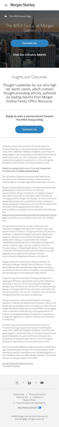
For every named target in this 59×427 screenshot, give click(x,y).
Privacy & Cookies (37, 394)
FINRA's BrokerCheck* (28, 171)
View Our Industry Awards (29, 54)
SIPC (25, 419)
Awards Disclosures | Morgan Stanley (17, 363)
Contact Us (29, 43)
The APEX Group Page (20, 16)
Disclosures (18, 394)
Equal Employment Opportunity (31, 403)
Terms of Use (22, 397)
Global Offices (29, 400)
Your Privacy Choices (27, 407)
